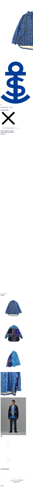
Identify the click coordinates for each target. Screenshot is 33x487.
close (12, 130)
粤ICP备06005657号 (16, 481)
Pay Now (3, 133)
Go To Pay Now (5, 110)
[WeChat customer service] (15, 474)
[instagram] (17, 474)
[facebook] (20, 474)
